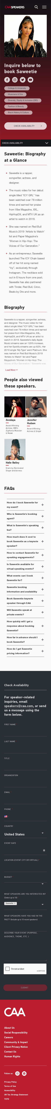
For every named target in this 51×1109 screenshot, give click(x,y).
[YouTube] (30, 80)
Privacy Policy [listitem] (10, 1082)
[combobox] (25, 833)
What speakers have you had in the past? (23, 918)
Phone (7, 809)
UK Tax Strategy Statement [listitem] (16, 1095)
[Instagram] (15, 80)
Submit (24, 987)
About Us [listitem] (9, 1028)
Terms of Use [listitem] (10, 1086)
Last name (9, 741)
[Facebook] (7, 80)
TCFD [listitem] (6, 1099)
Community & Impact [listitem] (16, 1042)
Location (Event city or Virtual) (21, 860)
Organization (11, 775)
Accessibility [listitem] (9, 1091)
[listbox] (25, 881)
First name (10, 724)
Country (8, 826)
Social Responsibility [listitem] (15, 1033)
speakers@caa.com (18, 706)
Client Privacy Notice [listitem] (16, 1047)
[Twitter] (23, 80)
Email (7, 792)
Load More (10, 370)
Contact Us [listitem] (10, 1052)
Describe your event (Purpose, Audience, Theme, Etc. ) (21, 935)
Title (7, 758)
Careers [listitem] (8, 1037)
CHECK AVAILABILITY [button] (24, 126)
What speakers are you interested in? (25, 896)
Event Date (10, 843)
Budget (8, 877)
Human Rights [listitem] (12, 1056)
